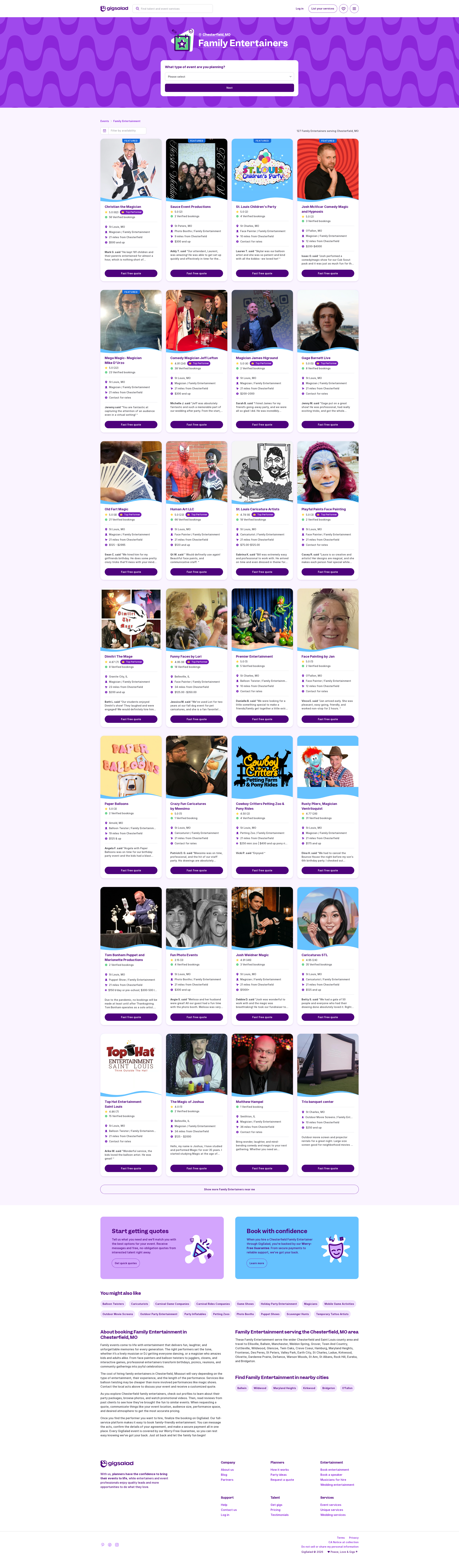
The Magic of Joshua (187, 1102)
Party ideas (279, 1474)
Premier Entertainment (254, 656)
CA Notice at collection (343, 1542)
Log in (300, 8)
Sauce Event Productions (190, 207)
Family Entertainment (126, 121)
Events (104, 121)
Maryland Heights (284, 1388)
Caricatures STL (315, 955)
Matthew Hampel (249, 1102)
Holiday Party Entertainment (279, 1303)
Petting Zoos (221, 1314)
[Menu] (354, 8)
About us (227, 1469)
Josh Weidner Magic (252, 955)
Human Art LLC (182, 509)
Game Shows (245, 1303)
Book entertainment (334, 1469)
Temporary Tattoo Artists (332, 1314)
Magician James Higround (257, 358)
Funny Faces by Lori (186, 656)
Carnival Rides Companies (213, 1303)
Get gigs (276, 1505)
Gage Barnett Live (316, 358)
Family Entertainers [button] (243, 43)
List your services (322, 8)
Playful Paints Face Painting (324, 509)
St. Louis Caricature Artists (257, 509)
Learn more (257, 1263)
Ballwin (242, 1388)
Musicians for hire (333, 1479)
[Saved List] (343, 8)
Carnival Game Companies (172, 1303)
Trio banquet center (318, 1102)
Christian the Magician (123, 207)
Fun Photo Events (184, 955)
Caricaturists (139, 1303)
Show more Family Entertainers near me (229, 1189)
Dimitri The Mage (119, 656)
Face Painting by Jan (318, 656)
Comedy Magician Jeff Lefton (194, 358)
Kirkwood (309, 1388)
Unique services (331, 1510)
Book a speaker (331, 1474)
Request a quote (282, 1479)
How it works (280, 1469)
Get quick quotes (126, 1263)
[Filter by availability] (127, 130)
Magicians (310, 1303)
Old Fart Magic (116, 509)
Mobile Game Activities (339, 1303)
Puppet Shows (270, 1314)
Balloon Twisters (113, 1303)
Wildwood (260, 1388)
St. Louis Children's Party (256, 207)
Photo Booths (245, 1314)
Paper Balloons (116, 804)
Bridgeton (328, 1388)
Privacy (354, 1537)
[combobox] (174, 8)
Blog (224, 1474)
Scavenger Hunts (298, 1314)
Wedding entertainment (337, 1485)
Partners (227, 1479)
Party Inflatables (195, 1314)
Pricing (275, 1510)
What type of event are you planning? (195, 67)
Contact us (229, 1510)
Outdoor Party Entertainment (158, 1314)
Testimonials (280, 1515)
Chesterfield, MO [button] (216, 34)
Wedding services (333, 1515)
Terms (341, 1537)
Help (224, 1505)
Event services (330, 1505)
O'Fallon (347, 1388)
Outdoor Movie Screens (118, 1314)
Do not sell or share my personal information (330, 1546)
